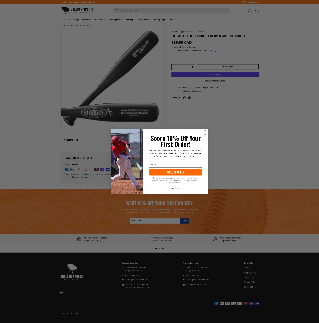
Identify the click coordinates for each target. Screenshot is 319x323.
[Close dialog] (205, 132)
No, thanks (175, 188)
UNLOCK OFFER (175, 172)
